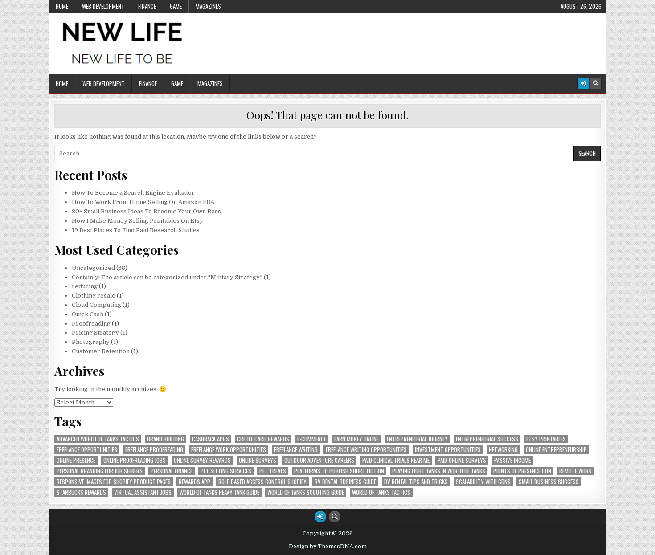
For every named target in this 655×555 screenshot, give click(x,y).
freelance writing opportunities (366, 449)
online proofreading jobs (134, 460)
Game (176, 6)
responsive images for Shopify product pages (114, 481)
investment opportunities (448, 449)
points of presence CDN (522, 471)
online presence (76, 460)
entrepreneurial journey (417, 439)
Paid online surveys (462, 460)
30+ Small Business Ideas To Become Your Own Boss (146, 211)
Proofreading (91, 323)
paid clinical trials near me (396, 460)
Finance (147, 6)
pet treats (272, 471)
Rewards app (194, 481)
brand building (165, 439)
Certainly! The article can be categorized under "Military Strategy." (167, 277)
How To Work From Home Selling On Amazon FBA (143, 202)
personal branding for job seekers (100, 471)
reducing (85, 286)
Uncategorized (93, 268)
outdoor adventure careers (319, 460)
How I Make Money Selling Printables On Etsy (137, 220)
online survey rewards (202, 460)
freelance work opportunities (228, 449)
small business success (549, 481)
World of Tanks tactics (381, 492)
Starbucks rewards (81, 492)
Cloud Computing (96, 305)
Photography (91, 342)
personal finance (171, 471)
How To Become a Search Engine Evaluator (133, 192)
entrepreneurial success (487, 439)
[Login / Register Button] (583, 83)
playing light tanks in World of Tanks (438, 471)
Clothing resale (93, 295)
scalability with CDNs (483, 481)
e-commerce (311, 439)
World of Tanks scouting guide (305, 492)
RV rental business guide (345, 481)
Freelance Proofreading (154, 449)
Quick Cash (87, 314)
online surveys (257, 460)
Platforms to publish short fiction (339, 471)
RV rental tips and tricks (416, 481)
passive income (512, 460)
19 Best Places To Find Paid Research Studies (136, 230)
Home (62, 6)
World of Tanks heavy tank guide (219, 492)
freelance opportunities (87, 449)
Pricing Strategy (95, 332)
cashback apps (210, 439)
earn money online (356, 439)
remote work (575, 471)
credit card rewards (263, 439)
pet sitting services (226, 471)
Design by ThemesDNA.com (328, 546)
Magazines (208, 6)
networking (503, 449)
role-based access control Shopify (262, 481)
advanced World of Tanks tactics (98, 439)
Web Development (103, 6)
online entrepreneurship (556, 449)
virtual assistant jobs (143, 492)
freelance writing (296, 449)
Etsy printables (546, 439)
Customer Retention (101, 351)
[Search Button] (595, 83)
